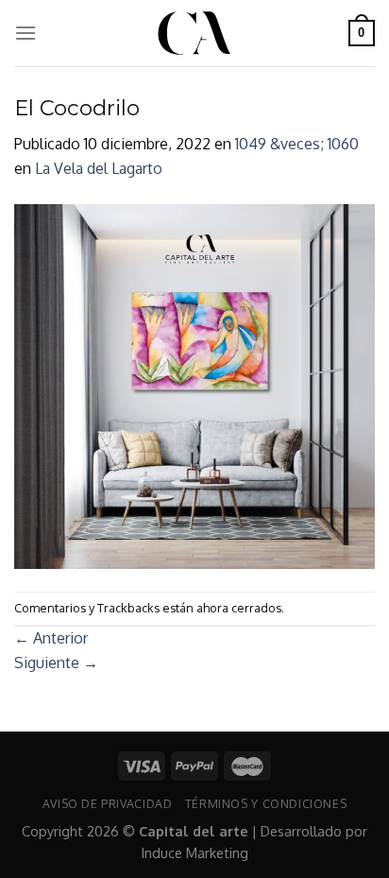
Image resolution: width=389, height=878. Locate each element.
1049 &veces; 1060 (297, 143)
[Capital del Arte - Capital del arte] (194, 33)
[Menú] (25, 32)
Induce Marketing (195, 852)
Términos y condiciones (266, 803)
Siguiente (56, 662)
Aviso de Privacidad (107, 803)
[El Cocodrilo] (194, 384)
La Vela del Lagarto (98, 168)
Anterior (51, 637)
